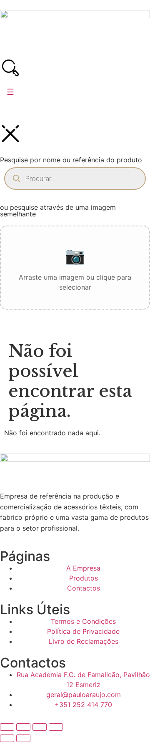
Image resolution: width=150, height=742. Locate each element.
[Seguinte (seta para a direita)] (23, 738)
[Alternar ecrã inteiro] (23, 727)
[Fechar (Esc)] (56, 727)
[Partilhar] (39, 727)
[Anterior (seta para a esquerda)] (7, 738)
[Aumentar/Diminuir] (7, 727)
